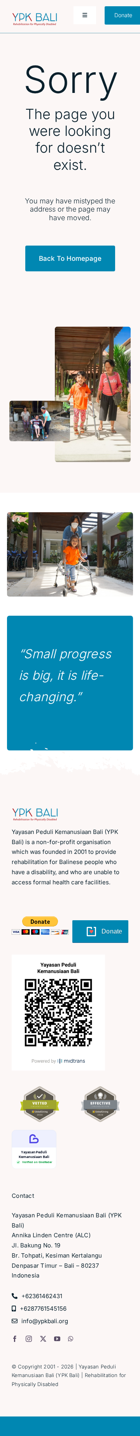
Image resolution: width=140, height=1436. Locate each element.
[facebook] (15, 1339)
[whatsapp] (71, 1339)
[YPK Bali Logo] (35, 16)
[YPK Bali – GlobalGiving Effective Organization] (100, 1089)
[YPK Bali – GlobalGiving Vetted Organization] (39, 1089)
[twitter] (43, 1339)
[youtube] (57, 1339)
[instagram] (29, 1339)
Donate (112, 931)
